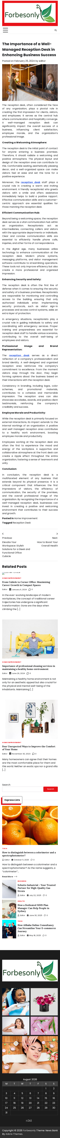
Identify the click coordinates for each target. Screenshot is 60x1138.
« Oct (29, 1120)
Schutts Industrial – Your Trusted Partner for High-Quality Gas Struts (37, 888)
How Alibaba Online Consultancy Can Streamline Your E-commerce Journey (37, 928)
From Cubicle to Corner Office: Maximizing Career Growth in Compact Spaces (26, 584)
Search (6, 784)
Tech (4, 848)
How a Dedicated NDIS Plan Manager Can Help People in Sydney (33, 908)
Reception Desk (22, 522)
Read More (7, 876)
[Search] (55, 30)
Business (22, 881)
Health (21, 901)
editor (42, 61)
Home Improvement (26, 518)
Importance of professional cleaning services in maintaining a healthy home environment (28, 667)
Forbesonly (29, 1130)
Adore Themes (14, 1134)
